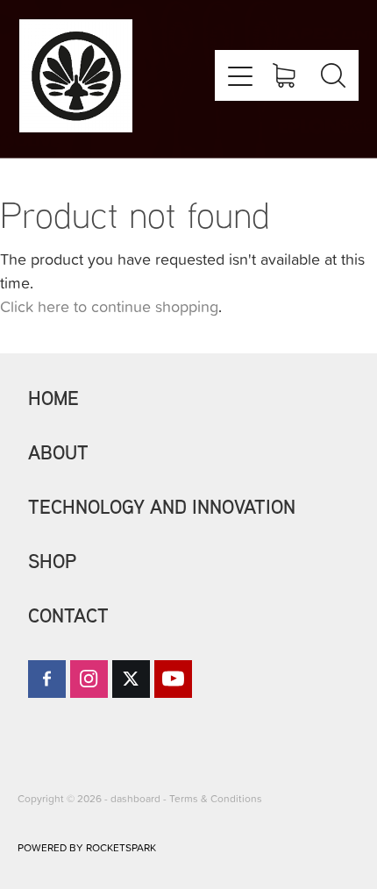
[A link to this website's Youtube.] (173, 679)
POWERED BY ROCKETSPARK (87, 847)
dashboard (135, 798)
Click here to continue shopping (109, 306)
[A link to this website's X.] (131, 679)
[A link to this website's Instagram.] (89, 679)
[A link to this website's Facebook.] (47, 679)
